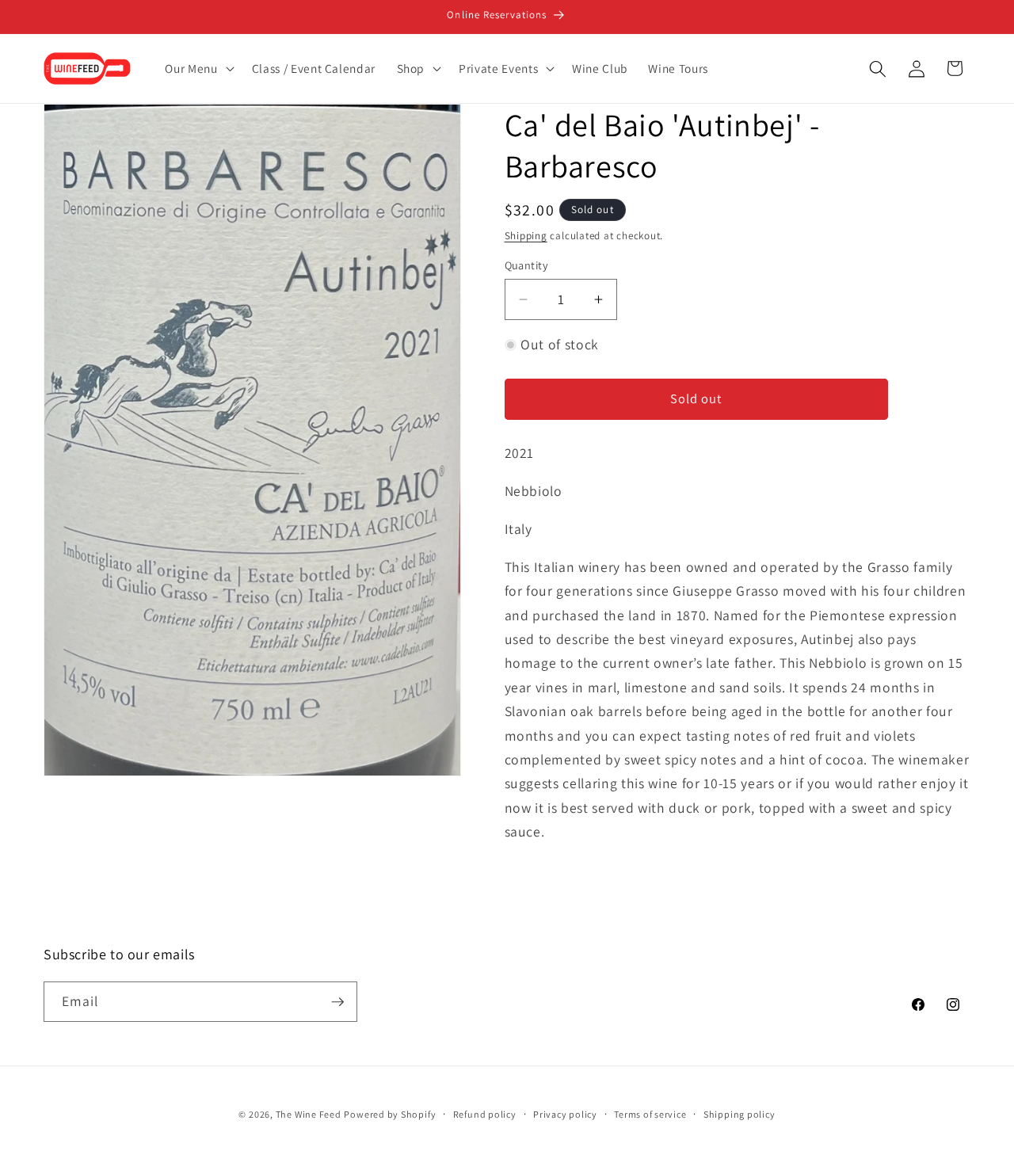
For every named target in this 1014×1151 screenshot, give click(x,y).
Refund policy (485, 1114)
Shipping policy (739, 1114)
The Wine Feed (308, 1114)
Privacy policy (565, 1114)
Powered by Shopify (390, 1114)
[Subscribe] (337, 1002)
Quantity (527, 265)
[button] (197, 69)
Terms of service (650, 1114)
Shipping (526, 235)
